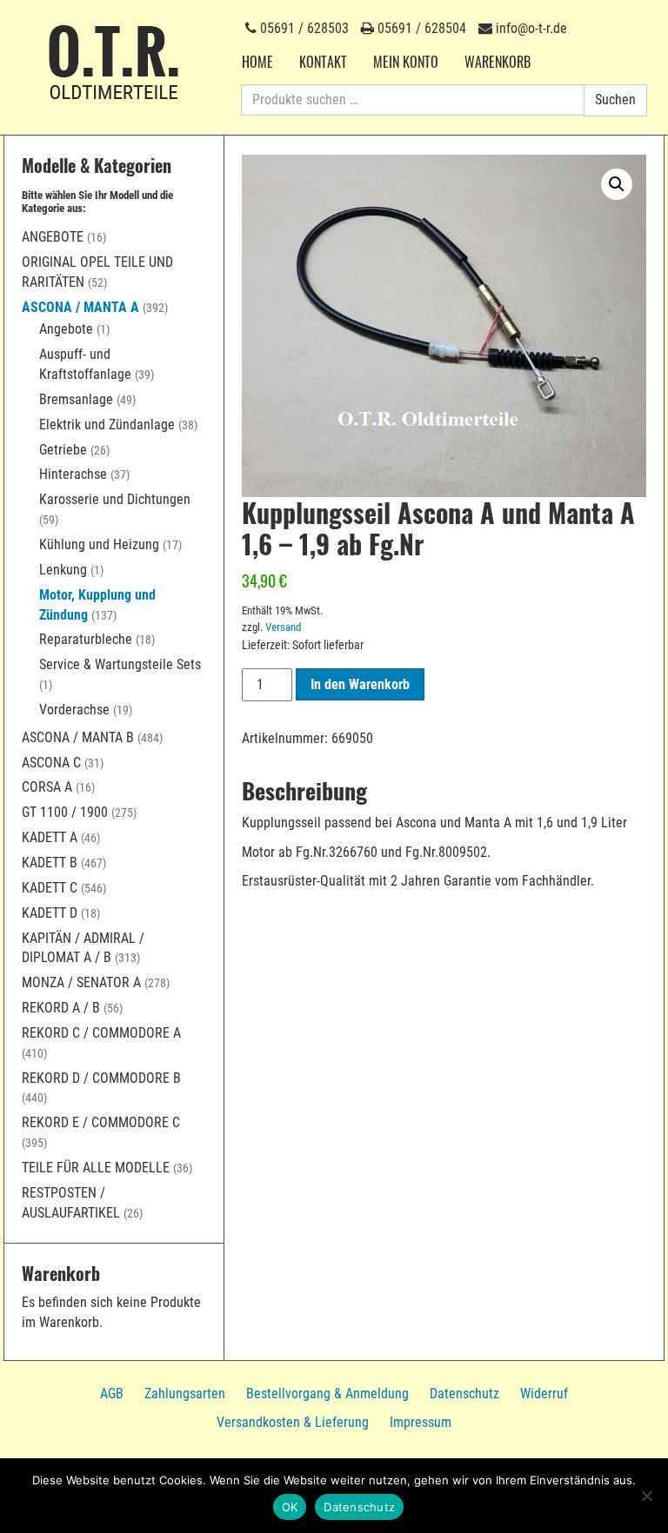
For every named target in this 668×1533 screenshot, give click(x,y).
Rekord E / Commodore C (101, 1122)
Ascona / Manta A (80, 307)
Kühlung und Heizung (99, 544)
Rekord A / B (61, 1007)
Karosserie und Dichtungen (114, 499)
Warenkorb (497, 61)
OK (290, 1507)
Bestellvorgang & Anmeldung (327, 1393)
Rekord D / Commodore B (101, 1078)
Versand (283, 627)
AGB (112, 1393)
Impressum (420, 1422)
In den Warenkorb (360, 684)
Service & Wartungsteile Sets (120, 664)
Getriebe (63, 449)
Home (257, 61)
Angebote (53, 237)
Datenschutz (464, 1393)
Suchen (615, 99)
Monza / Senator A (81, 982)
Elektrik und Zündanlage (107, 424)
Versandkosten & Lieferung (293, 1422)
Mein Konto (405, 61)
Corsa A (47, 787)
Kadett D (49, 913)
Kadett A (49, 837)
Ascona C (51, 762)
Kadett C (49, 887)
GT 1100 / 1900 (65, 812)
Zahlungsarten (184, 1393)
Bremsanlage (76, 399)
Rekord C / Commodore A (101, 1033)
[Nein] (646, 1495)
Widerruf (544, 1393)
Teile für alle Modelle (96, 1167)
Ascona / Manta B (78, 737)
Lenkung (63, 569)
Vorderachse (74, 709)
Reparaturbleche (85, 639)
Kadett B (49, 862)
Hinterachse (73, 474)
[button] (616, 184)
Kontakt (323, 61)
